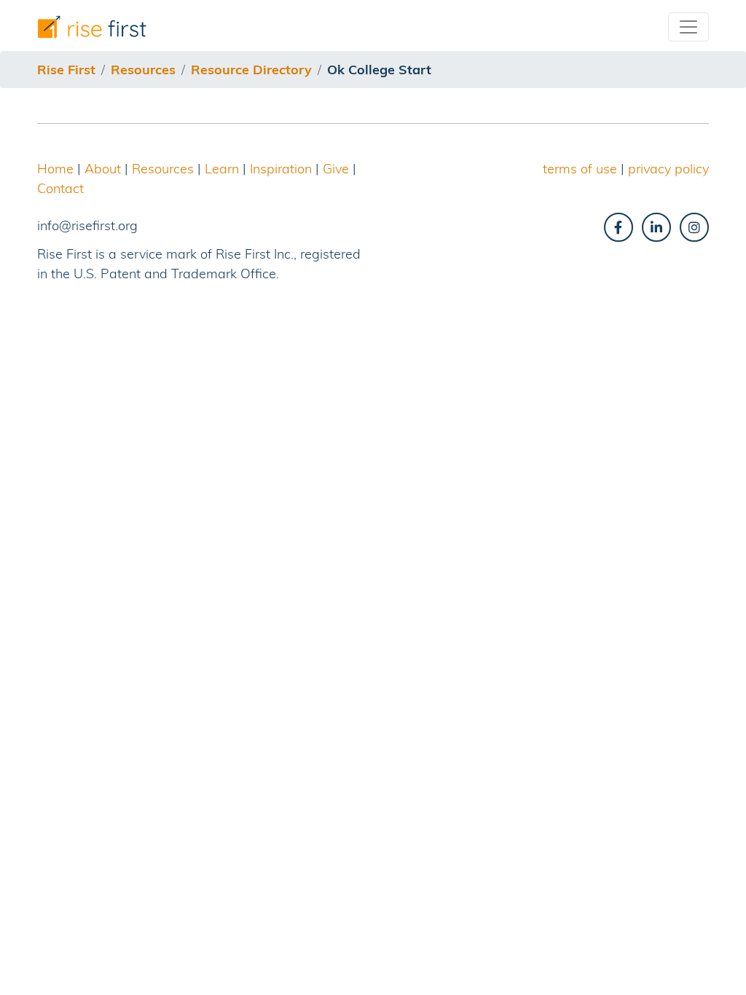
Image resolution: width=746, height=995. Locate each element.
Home (55, 168)
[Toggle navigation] (688, 27)
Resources (163, 168)
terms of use (580, 168)
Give (336, 168)
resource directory (251, 69)
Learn (222, 168)
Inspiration (281, 168)
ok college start (379, 69)
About (103, 168)
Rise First (66, 69)
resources (143, 69)
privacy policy (668, 168)
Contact (60, 188)
